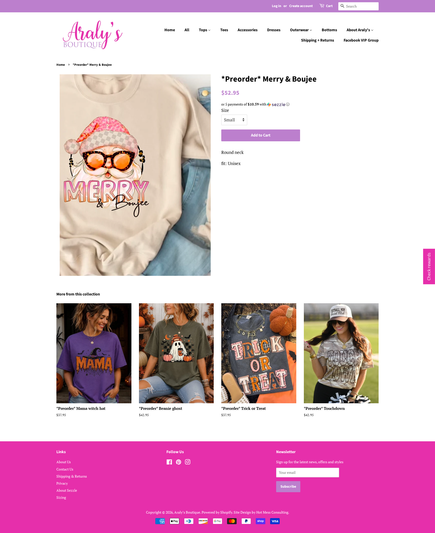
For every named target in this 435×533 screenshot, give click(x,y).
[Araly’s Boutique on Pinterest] (178, 462)
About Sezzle (66, 490)
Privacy (62, 483)
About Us (63, 461)
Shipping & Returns (71, 476)
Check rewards (429, 267)
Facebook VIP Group (361, 40)
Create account (301, 6)
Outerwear (299, 30)
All (187, 30)
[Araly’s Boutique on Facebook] (169, 462)
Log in (276, 6)
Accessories (248, 30)
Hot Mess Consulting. (272, 512)
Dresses (273, 30)
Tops (203, 30)
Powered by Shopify (217, 512)
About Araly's (359, 30)
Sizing (61, 497)
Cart (329, 6)
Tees (224, 30)
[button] (300, 104)
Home (169, 30)
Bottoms (329, 30)
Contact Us (64, 469)
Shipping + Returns (317, 40)
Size (225, 110)
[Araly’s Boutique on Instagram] (187, 462)
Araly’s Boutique (187, 512)
